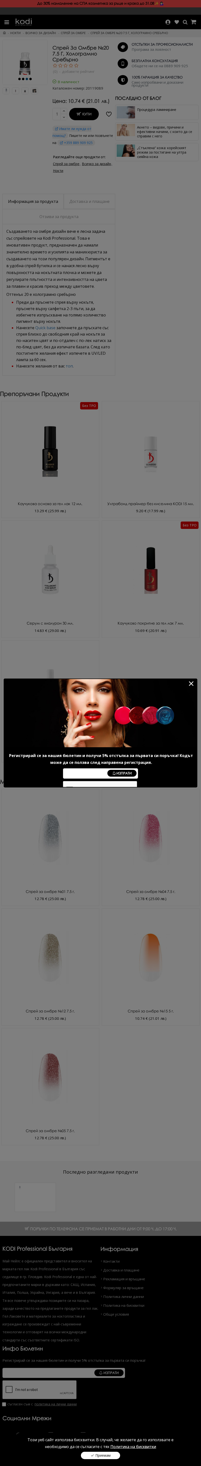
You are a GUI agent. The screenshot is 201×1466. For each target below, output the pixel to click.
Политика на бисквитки (133, 1446)
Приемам (103, 1455)
